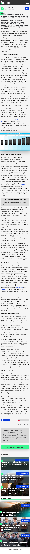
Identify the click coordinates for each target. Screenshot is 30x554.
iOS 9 (16, 119)
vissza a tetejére (23, 424)
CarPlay (3, 289)
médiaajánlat (15, 549)
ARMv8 (23, 184)
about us (24, 550)
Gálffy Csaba (10, 7)
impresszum (9, 549)
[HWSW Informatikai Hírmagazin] (6, 2)
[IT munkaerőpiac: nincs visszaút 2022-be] (15, 203)
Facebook (6, 420)
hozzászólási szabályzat (10, 550)
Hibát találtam (24, 420)
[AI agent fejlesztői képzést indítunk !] (15, 435)
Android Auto (19, 287)
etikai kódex (21, 549)
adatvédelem (18, 550)
